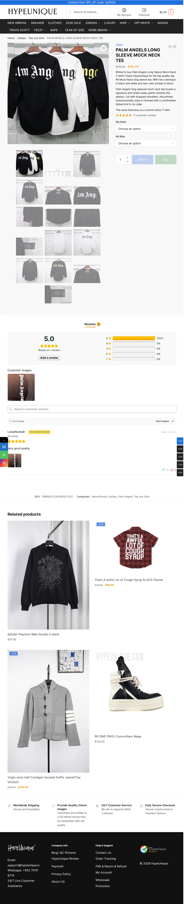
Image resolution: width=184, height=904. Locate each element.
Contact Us (103, 852)
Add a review (49, 357)
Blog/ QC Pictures (64, 852)
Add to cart (142, 161)
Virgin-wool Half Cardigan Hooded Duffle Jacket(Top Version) (44, 779)
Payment (57, 866)
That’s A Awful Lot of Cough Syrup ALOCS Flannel (129, 580)
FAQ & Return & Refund (111, 866)
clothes (21, 38)
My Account (124, 14)
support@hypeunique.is (24, 865)
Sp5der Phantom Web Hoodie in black (33, 634)
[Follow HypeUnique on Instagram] (4, 463)
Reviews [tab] (90, 324)
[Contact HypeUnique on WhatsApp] (4, 455)
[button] (103, 48)
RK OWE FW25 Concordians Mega (118, 736)
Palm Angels (125, 496)
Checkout (144, 14)
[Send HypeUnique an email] (4, 447)
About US (58, 881)
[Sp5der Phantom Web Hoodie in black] (48, 575)
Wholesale (102, 880)
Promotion (103, 886)
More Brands (99, 496)
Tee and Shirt (36, 38)
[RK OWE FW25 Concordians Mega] (135, 691)
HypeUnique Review (65, 858)
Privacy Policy (61, 874)
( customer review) (145, 115)
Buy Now (165, 161)
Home (11, 38)
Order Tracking (106, 858)
